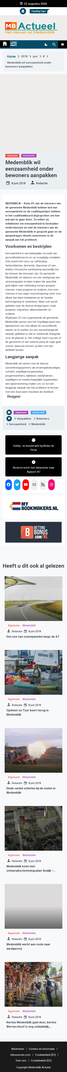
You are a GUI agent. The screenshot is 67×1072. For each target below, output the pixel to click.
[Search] (54, 44)
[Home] (5, 43)
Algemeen (12, 155)
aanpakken (24, 418)
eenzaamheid (17, 424)
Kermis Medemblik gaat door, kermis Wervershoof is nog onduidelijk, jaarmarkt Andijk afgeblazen (31, 1027)
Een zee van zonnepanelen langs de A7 (32, 636)
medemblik (38, 424)
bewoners (42, 418)
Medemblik (29, 155)
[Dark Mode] (46, 44)
